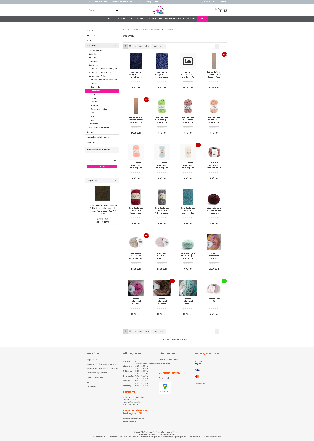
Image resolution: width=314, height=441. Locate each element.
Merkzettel (223, 2)
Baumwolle (95, 87)
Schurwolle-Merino (99, 109)
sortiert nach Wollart (98, 76)
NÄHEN (111, 18)
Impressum (92, 359)
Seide (93, 113)
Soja (92, 116)
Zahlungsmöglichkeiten (97, 373)
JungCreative (174, 432)
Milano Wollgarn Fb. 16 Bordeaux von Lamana (214, 210)
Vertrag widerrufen (153, 2)
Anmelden (102, 166)
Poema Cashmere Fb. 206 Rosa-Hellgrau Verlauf (136, 301)
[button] (125, 46)
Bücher (152, 18)
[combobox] (141, 46)
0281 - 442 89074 (130, 404)
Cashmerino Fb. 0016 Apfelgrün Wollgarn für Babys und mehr (162, 120)
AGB (89, 382)
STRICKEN (141, 18)
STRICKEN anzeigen (97, 50)
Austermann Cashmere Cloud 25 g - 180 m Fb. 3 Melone (136, 165)
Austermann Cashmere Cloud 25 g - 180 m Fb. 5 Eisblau (162, 165)
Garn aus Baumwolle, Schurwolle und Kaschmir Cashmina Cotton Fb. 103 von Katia (214, 165)
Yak (92, 120)
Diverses (191, 18)
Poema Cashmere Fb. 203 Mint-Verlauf (188, 301)
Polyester (95, 105)
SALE (131, 18)
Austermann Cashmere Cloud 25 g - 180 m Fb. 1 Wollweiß (188, 165)
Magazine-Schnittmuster (171, 18)
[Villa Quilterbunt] (157, 10)
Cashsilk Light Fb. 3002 (214, 300)
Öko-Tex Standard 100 (168, 359)
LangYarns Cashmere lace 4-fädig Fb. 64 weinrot (188, 74)
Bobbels (92, 54)
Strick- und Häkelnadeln (99, 127)
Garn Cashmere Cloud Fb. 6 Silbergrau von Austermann (162, 210)
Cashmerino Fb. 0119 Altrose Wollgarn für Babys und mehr (188, 120)
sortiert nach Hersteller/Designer (103, 68)
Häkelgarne (94, 61)
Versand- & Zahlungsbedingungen (102, 364)
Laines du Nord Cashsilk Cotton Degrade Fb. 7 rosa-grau (214, 74)
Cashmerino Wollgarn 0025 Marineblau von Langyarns (136, 74)
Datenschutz (92, 386)
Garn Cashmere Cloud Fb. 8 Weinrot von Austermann (136, 210)
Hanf (93, 94)
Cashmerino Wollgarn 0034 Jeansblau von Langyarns (162, 74)
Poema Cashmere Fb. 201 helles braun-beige (162, 301)
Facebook (164, 378)
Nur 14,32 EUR (102, 220)
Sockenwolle (94, 65)
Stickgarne (93, 124)
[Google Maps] (175, 388)
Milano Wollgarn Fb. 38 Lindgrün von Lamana (188, 256)
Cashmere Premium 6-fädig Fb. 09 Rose (162, 256)
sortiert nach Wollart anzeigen (104, 79)
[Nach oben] (307, 437)
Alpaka (94, 83)
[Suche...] (117, 10)
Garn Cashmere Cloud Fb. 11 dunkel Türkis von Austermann (188, 210)
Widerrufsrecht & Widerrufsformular (102, 368)
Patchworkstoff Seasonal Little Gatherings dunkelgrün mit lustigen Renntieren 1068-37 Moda (102, 209)
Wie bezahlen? (165, 363)
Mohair (94, 101)
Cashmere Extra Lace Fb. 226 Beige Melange (136, 256)
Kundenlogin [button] (209, 2)
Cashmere (95, 90)
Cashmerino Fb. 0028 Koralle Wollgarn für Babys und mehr (214, 120)
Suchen (202, 18)
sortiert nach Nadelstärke (100, 72)
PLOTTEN (121, 18)
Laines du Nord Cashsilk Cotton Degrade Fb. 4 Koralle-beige (136, 120)
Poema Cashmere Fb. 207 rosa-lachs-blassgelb (214, 256)
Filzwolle (92, 57)
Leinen (93, 98)
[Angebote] (116, 180)
